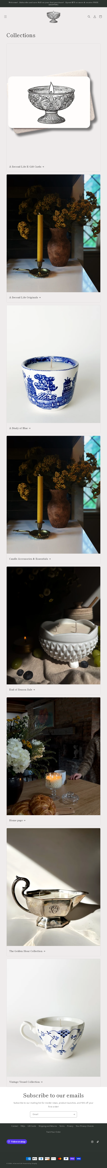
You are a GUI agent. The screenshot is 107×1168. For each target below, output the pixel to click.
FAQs (23, 1126)
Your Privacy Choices (85, 1126)
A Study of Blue (18, 427)
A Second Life (17, 1163)
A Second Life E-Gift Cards (25, 166)
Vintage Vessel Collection (24, 1081)
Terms (61, 1126)
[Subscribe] (74, 1114)
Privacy (70, 1126)
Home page (16, 820)
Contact (14, 1126)
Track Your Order (53, 1132)
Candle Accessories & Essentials (28, 558)
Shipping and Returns (48, 1126)
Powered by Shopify (30, 1163)
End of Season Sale (20, 689)
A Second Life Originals (23, 297)
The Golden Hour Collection (26, 951)
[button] (5, 17)
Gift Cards (32, 1126)
